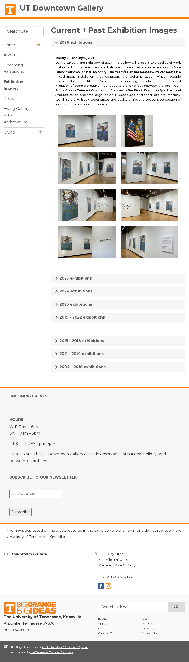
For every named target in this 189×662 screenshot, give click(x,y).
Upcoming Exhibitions (14, 68)
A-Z (144, 618)
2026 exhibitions (75, 42)
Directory (148, 628)
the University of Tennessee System (65, 647)
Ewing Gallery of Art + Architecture (19, 115)
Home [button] (9, 45)
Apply (102, 623)
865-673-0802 (121, 576)
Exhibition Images (13, 85)
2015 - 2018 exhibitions (81, 341)
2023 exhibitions (75, 304)
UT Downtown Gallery (61, 7)
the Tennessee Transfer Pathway (51, 652)
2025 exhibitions (75, 278)
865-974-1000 (16, 630)
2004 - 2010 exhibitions (82, 367)
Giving (9, 132)
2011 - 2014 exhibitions (81, 354)
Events (102, 618)
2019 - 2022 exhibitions (81, 317)
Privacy (147, 623)
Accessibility (150, 633)
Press (9, 98)
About (9, 55)
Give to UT (105, 633)
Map (101, 628)
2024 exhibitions (75, 291)
